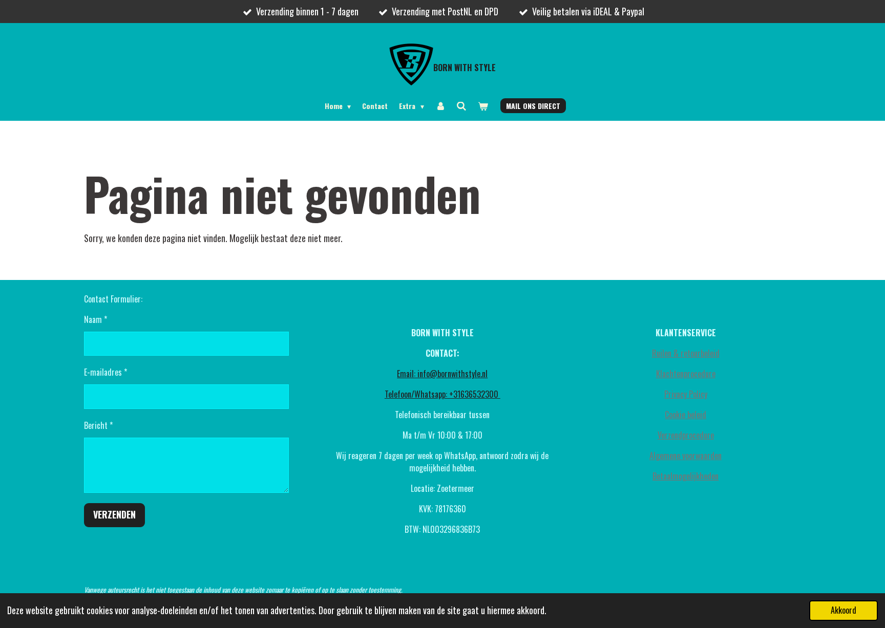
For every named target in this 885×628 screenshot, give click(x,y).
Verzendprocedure (686, 435)
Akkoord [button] (843, 610)
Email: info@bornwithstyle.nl (442, 373)
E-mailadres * (105, 372)
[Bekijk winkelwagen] (483, 105)
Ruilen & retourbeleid (686, 353)
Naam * (95, 319)
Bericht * (98, 425)
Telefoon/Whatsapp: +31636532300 (442, 394)
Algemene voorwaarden (685, 455)
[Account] (440, 105)
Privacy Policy (685, 394)
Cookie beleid (685, 414)
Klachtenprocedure (685, 373)
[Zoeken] (461, 105)
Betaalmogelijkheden (685, 476)
